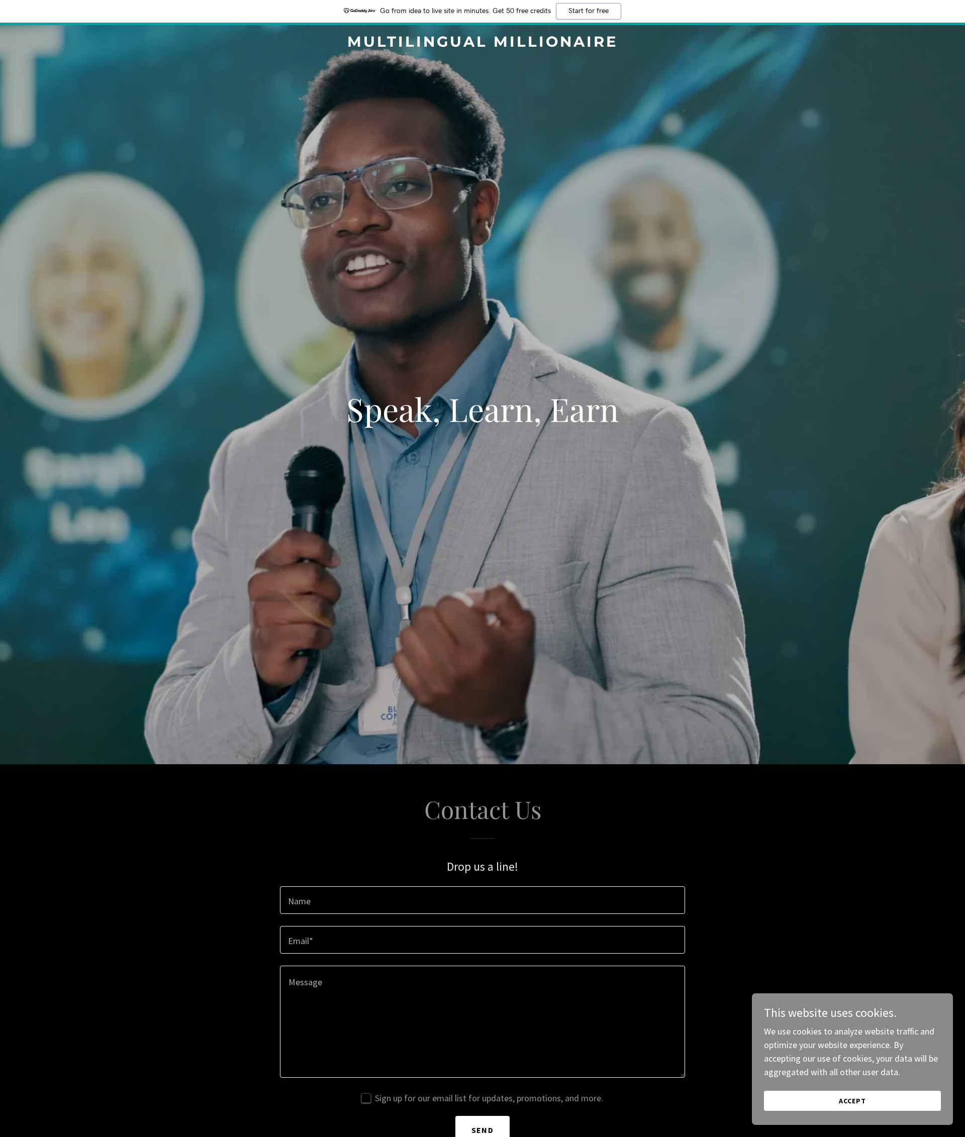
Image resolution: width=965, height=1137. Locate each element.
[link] (482, 43)
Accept (852, 1100)
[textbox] (482, 900)
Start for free (588, 11)
